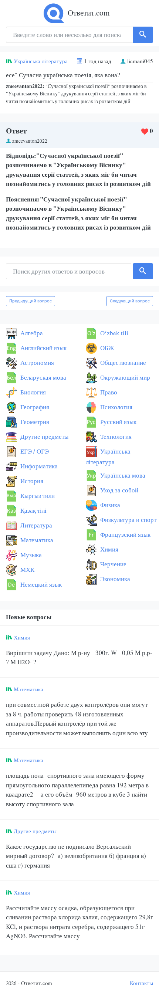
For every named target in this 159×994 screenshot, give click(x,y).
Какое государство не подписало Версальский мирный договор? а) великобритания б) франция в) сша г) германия (76, 855)
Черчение (112, 564)
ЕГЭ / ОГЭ (34, 451)
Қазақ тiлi (33, 510)
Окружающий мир (124, 377)
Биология (32, 392)
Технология (115, 436)
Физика (109, 505)
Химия (108, 549)
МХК (26, 569)
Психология (115, 407)
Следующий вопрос (130, 300)
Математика (36, 540)
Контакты (141, 983)
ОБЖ (106, 347)
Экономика (114, 578)
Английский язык (43, 347)
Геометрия (34, 421)
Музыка (30, 554)
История (31, 480)
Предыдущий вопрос (30, 300)
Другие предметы (43, 436)
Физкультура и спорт (127, 519)
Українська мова (122, 475)
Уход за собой (118, 490)
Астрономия (36, 362)
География (34, 407)
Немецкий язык (40, 584)
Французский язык (124, 534)
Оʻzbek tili (113, 333)
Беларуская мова (42, 377)
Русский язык (117, 421)
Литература (35, 525)
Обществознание (122, 362)
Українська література (41, 61)
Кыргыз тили (37, 495)
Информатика (38, 466)
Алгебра (31, 333)
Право (108, 392)
